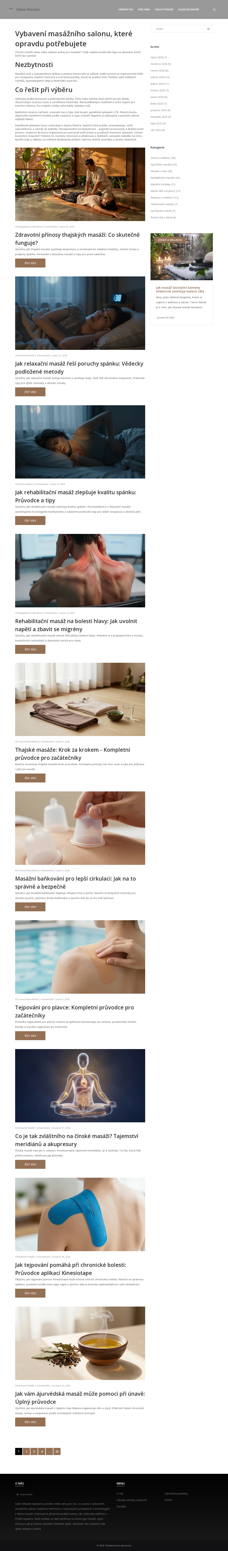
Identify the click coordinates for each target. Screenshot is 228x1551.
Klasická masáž (188, 9)
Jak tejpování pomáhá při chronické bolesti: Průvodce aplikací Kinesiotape (70, 1269)
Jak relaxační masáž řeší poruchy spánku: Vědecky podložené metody (79, 367)
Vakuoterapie (164, 9)
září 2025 (158, 130)
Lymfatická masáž (163, 210)
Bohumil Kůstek (27, 355)
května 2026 (160, 77)
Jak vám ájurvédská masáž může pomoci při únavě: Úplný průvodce (80, 1397)
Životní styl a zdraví (163, 217)
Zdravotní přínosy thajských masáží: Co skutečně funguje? (77, 238)
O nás (120, 1493)
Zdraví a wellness (163, 158)
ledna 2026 (159, 103)
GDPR (168, 1500)
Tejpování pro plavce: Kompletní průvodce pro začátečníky (74, 1011)
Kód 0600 (144, 9)
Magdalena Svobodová (30, 226)
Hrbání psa (126, 9)
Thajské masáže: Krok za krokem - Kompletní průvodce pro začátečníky (72, 753)
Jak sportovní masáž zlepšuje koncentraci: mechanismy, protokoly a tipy (178, 289)
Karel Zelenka (26, 484)
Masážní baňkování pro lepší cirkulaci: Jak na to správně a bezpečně (75, 882)
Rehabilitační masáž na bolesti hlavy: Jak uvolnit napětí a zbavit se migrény (76, 625)
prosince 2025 (160, 110)
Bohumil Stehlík (26, 1127)
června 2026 (159, 70)
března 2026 (160, 90)
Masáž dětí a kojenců (165, 191)
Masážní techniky (163, 184)
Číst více (30, 263)
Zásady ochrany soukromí (132, 1500)
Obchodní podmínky (176, 1493)
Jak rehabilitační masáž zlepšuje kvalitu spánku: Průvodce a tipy (75, 496)
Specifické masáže (164, 164)
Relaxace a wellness (165, 197)
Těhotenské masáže (164, 204)
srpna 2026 (159, 57)
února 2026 (159, 97)
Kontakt (121, 1506)
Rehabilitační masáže (165, 177)
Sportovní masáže (170, 240)
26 (57, 1451)
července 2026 (161, 64)
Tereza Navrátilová (28, 741)
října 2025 (158, 123)
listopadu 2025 (161, 116)
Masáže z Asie (161, 171)
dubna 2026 (160, 83)
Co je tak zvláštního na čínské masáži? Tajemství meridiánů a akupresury (76, 1140)
